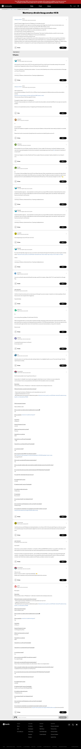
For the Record (20, 731)
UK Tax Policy (54, 746)
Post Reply (62, 717)
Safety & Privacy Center (11, 746)
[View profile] (18, 19)
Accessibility (39, 746)
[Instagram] (69, 724)
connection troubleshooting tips (28, 414)
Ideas (49, 6)
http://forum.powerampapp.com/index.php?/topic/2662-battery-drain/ (29, 95)
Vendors (30, 737)
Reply (63, 47)
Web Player (42, 729)
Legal (4, 746)
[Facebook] (76, 724)
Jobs (18, 729)
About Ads (33, 746)
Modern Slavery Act (46, 746)
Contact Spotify (43, 734)
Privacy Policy (19, 746)
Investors (30, 734)
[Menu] (78, 6)
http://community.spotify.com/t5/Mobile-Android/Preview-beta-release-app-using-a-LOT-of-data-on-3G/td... (40, 254)
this (54, 150)
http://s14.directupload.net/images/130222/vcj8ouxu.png (26, 510)
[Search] (71, 6)
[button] (66, 19)
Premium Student (54, 734)
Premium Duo (54, 729)
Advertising (30, 731)
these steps (48, 2)
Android (15, 9)
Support (41, 726)
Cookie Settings (26, 746)
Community (8, 6)
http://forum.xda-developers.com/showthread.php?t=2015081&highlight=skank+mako (34, 455)
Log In (74, 6)
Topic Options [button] (16, 52)
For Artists (30, 726)
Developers (30, 729)
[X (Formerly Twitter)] (73, 724)
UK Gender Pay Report (63, 746)
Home (8, 9)
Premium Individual (55, 726)
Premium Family (54, 731)
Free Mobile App (43, 731)
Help (31, 6)
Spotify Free (53, 737)
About (18, 726)
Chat (40, 6)
